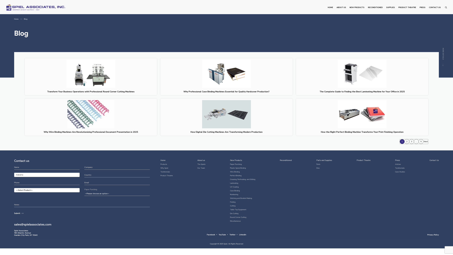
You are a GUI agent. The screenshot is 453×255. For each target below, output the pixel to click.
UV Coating (234, 187)
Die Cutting (234, 213)
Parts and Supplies (324, 160)
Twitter (232, 235)
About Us (341, 7)
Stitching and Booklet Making (241, 198)
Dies (318, 168)
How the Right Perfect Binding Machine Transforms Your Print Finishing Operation (362, 132)
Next (426, 141)
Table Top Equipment (238, 209)
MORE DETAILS (443, 54)
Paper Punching (90, 189)
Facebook (211, 235)
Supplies (390, 7)
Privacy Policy (433, 235)
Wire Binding (235, 172)
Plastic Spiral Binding (238, 168)
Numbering (234, 194)
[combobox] (117, 193)
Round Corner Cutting (238, 217)
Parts (318, 164)
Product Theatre (407, 7)
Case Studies (400, 172)
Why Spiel (164, 168)
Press (422, 7)
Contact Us (435, 7)
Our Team (201, 168)
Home (330, 7)
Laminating (234, 183)
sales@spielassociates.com (32, 224)
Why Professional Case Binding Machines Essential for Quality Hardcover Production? (226, 91)
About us (201, 160)
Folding (232, 202)
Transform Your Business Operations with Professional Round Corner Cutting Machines (90, 91)
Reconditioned (375, 7)
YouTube (222, 235)
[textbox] (97, 194)
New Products (357, 7)
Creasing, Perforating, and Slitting (242, 179)
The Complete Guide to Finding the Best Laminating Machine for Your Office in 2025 (362, 91)
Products (163, 164)
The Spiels (201, 164)
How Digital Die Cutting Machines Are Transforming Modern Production (226, 132)
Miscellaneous (235, 221)
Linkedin (242, 235)
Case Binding (235, 191)
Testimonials (165, 172)
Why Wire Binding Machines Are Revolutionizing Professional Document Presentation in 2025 (91, 132)
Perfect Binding (235, 175)
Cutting (232, 206)
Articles (398, 164)
